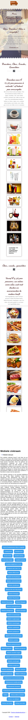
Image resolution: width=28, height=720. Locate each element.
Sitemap (17, 716)
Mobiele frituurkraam (13, 598)
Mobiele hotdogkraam (7, 610)
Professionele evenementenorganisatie (13, 690)
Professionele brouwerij (13, 686)
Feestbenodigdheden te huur (13, 564)
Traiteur (5, 694)
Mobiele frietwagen (14, 593)
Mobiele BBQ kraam (13, 572)
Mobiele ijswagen (21, 610)
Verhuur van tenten (7, 703)
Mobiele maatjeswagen (13, 619)
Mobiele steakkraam (7, 669)
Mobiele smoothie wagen (13, 652)
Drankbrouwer (19, 551)
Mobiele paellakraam (13, 631)
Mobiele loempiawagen (13, 614)
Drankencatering (19, 555)
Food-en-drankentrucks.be (18, 712)
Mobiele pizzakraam (20, 648)
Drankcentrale (7, 555)
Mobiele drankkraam (13, 585)
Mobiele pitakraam (7, 648)
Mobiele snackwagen (13, 661)
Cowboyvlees (8, 551)
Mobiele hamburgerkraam (13, 606)
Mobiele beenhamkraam (13, 576)
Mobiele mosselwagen (14, 623)
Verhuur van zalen (20, 703)
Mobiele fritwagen (21, 602)
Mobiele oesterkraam (13, 627)
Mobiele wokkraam (21, 673)
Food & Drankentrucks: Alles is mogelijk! (13, 547)
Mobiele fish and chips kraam (13, 589)
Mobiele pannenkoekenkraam (14, 635)
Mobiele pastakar (13, 640)
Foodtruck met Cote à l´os (13, 568)
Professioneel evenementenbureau (13, 678)
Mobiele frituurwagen (7, 602)
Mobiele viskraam (20, 669)
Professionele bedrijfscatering (14, 682)
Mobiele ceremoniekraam (13, 581)
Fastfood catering (20, 560)
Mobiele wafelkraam (7, 673)
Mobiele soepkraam (13, 665)
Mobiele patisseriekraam (13, 644)
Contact (11, 716)
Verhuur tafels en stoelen (17, 694)
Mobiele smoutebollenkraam (13, 657)
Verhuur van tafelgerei (13, 699)
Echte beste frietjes (7, 560)
